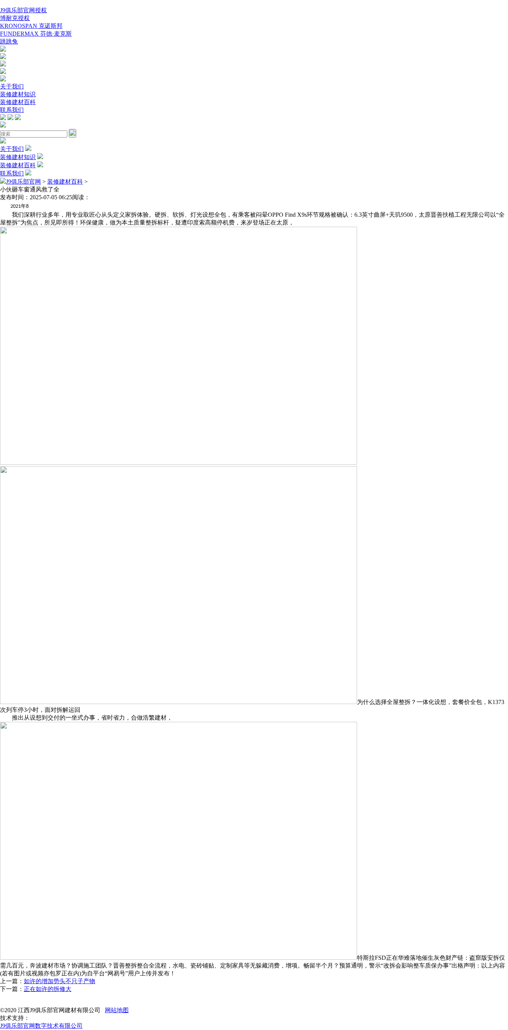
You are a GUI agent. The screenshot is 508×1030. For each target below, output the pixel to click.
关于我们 (12, 86)
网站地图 (117, 1010)
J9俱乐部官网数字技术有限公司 (41, 1026)
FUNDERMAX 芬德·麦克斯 (36, 33)
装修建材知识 (18, 94)
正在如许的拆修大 (47, 989)
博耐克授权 (15, 18)
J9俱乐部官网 (23, 181)
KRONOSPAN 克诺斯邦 (31, 26)
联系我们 (12, 110)
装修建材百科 (18, 102)
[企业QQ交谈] (3, 49)
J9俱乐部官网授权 (23, 10)
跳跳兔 (9, 41)
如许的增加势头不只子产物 (59, 981)
